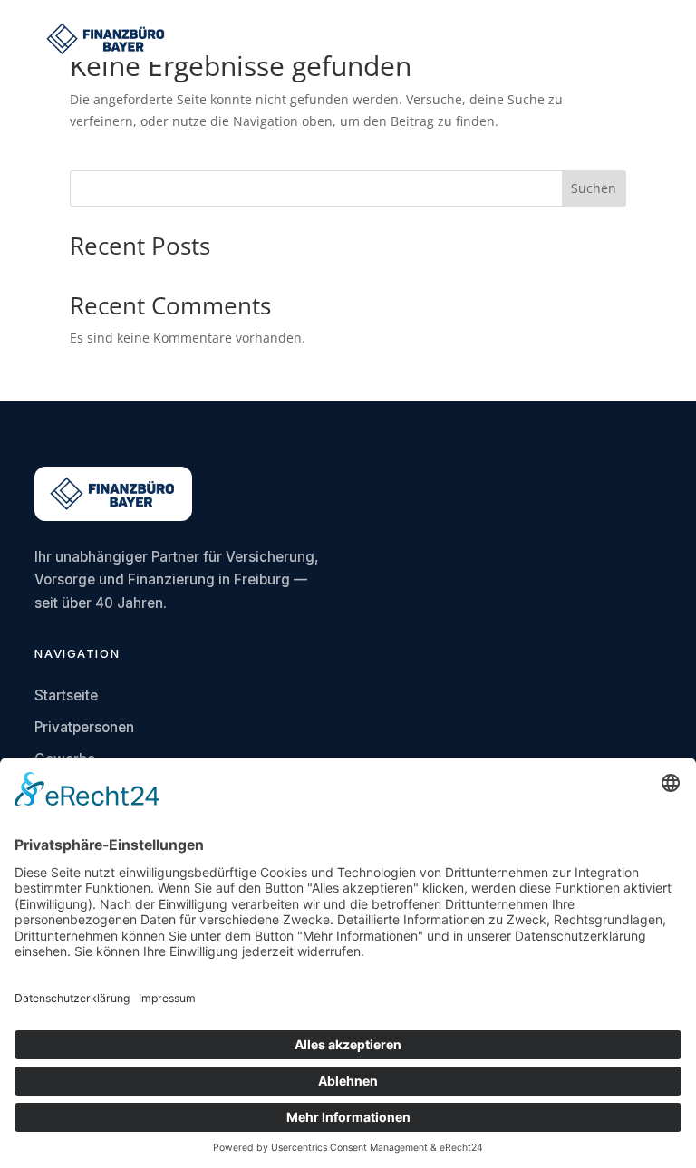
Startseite (66, 695)
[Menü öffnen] (648, 39)
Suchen (593, 188)
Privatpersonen (84, 727)
